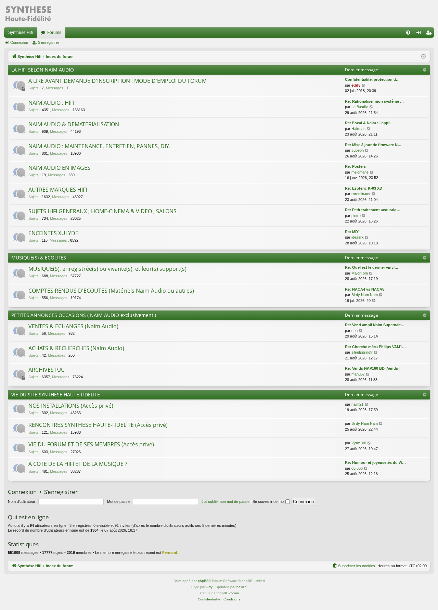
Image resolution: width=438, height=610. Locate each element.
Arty (209, 587)
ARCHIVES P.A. (46, 369)
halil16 (241, 587)
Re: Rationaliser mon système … (374, 101)
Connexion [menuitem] (420, 34)
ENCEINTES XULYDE (53, 233)
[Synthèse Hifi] (28, 13)
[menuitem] (408, 32)
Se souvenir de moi (269, 501)
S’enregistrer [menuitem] (430, 34)
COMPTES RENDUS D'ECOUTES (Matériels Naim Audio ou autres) (111, 290)
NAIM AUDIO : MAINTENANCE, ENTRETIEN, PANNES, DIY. (99, 146)
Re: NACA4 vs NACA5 (364, 289)
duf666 (357, 468)
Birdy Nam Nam (364, 295)
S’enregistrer (48, 42)
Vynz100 (358, 443)
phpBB (203, 581)
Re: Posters (355, 166)
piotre (356, 216)
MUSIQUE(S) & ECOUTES (38, 257)
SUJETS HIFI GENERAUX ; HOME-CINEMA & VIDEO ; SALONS (102, 211)
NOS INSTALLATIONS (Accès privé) (70, 405)
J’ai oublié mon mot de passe (225, 501)
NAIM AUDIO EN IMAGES (59, 167)
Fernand (169, 552)
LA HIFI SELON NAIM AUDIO (42, 69)
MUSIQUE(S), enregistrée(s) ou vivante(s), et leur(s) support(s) (107, 268)
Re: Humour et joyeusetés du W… (375, 462)
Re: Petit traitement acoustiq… (372, 210)
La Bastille (359, 107)
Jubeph (357, 150)
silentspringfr (362, 352)
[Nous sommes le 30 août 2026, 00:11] (423, 57)
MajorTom (359, 273)
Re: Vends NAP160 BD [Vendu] (372, 368)
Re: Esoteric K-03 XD (363, 188)
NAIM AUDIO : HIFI (51, 102)
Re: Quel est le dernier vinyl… (371, 267)
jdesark (357, 237)
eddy (355, 85)
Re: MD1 (352, 232)
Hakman (358, 129)
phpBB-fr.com (228, 593)
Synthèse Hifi (20, 32)
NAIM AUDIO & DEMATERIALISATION (73, 124)
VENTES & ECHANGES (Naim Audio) (73, 326)
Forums (54, 32)
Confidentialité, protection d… (372, 79)
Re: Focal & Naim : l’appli (367, 123)
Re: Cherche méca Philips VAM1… (375, 347)
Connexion (19, 42)
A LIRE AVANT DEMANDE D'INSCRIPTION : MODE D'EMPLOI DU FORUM (117, 81)
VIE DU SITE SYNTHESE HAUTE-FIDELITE (55, 394)
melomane (360, 172)
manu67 (358, 374)
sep (354, 331)
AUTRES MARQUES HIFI (57, 189)
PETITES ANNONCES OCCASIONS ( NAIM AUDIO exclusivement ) (83, 315)
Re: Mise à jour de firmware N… (373, 145)
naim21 (357, 404)
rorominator (361, 194)
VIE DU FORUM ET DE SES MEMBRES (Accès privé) (91, 444)
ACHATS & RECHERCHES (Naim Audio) (76, 348)
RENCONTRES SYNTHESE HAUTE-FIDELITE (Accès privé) (98, 425)
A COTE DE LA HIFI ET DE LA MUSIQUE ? (77, 464)
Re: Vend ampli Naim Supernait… (374, 325)
